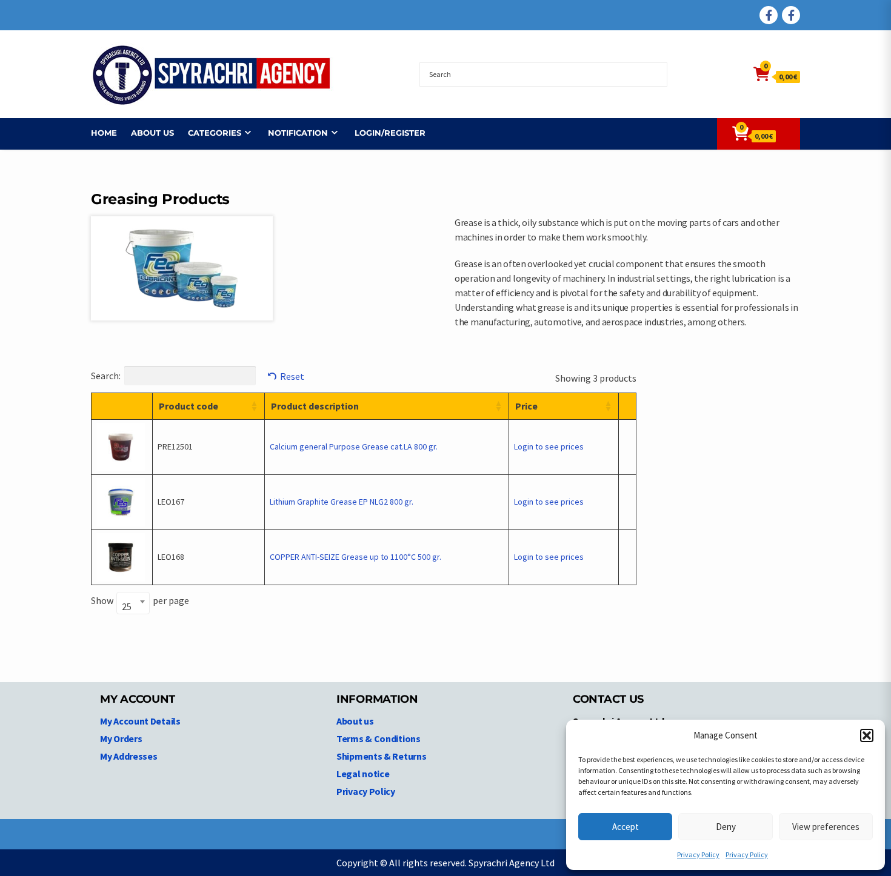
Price (526, 406)
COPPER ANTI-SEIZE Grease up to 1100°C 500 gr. (355, 556)
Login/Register (390, 133)
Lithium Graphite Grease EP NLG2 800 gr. (341, 501)
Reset (292, 376)
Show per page (140, 602)
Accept (625, 826)
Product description (315, 406)
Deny (726, 826)
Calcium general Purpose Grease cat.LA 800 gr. (354, 446)
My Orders (121, 738)
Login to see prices (549, 446)
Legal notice (362, 774)
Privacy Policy (698, 854)
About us (152, 133)
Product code (188, 406)
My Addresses (128, 756)
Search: (106, 376)
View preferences (825, 826)
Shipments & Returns (381, 756)
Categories (214, 133)
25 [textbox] (127, 606)
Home (104, 133)
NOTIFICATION (298, 133)
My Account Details (140, 721)
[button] (867, 735)
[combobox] (133, 603)
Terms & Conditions (378, 738)
